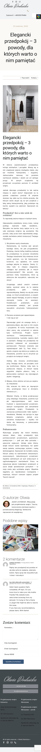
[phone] (15, 742)
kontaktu (29, 451)
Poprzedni (25, 78)
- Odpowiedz (27, 583)
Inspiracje (25, 486)
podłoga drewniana (14, 562)
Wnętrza (31, 486)
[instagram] (16, 1)
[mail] (19, 1)
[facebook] (13, 1)
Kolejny (34, 78)
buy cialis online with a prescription (19, 582)
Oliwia (6, 486)
